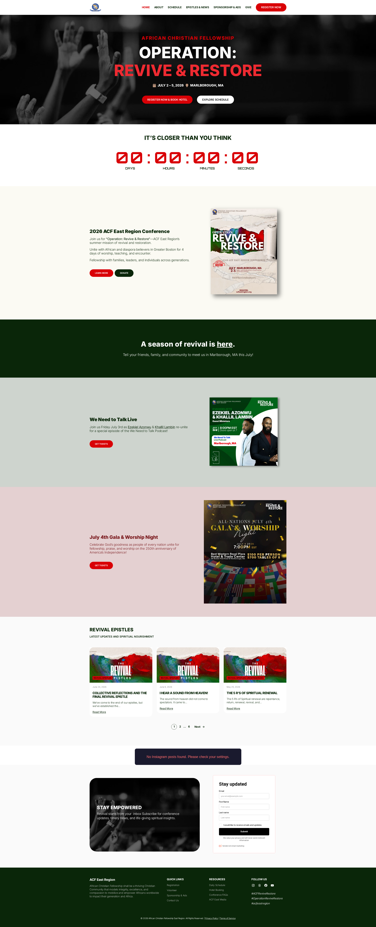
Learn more (101, 273)
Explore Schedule (215, 99)
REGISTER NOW (271, 7)
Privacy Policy (211, 918)
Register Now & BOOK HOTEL (167, 99)
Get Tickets (101, 444)
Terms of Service (227, 918)
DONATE (124, 273)
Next (199, 726)
